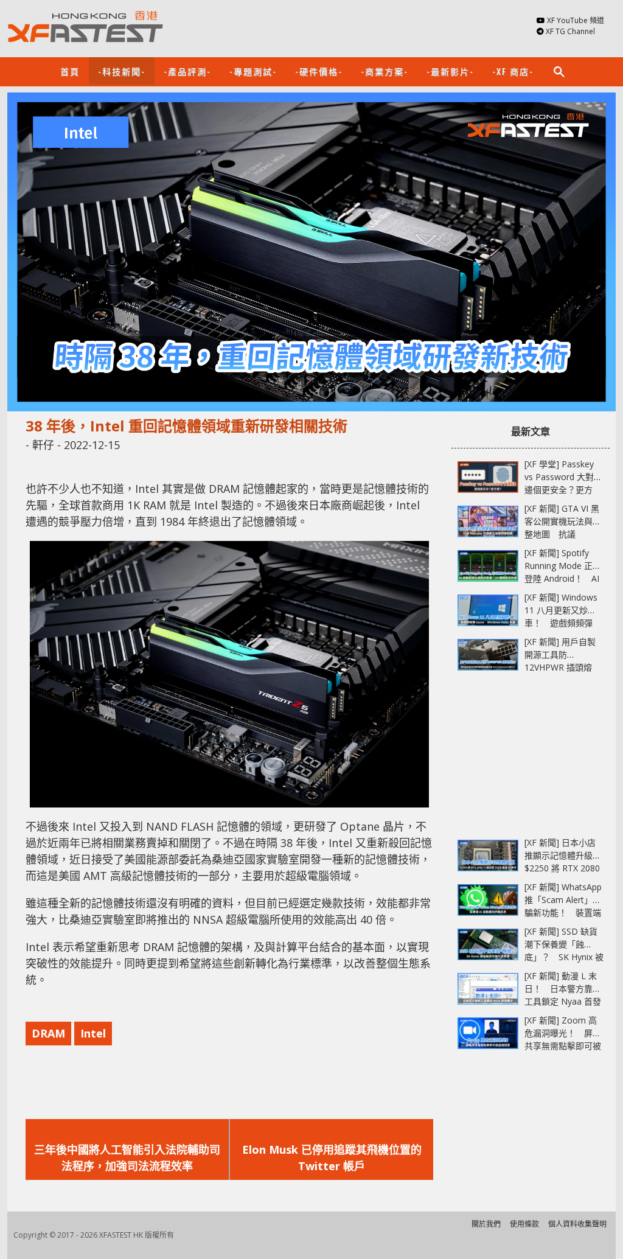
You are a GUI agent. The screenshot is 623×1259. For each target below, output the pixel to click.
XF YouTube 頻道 (575, 20)
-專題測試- (253, 71)
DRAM (48, 1033)
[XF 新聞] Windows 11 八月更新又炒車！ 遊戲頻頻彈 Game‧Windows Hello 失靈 (560, 622)
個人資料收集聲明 (577, 1224)
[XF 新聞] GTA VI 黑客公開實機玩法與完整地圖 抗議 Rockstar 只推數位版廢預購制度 (562, 534)
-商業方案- (384, 71)
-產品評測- (187, 71)
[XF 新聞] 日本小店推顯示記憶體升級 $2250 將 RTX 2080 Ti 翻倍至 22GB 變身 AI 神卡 (564, 868)
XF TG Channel (570, 31)
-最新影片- (450, 71)
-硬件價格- (319, 71)
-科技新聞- (121, 71)
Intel (93, 1033)
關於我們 (486, 1224)
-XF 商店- (513, 71)
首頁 (70, 71)
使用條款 (524, 1224)
